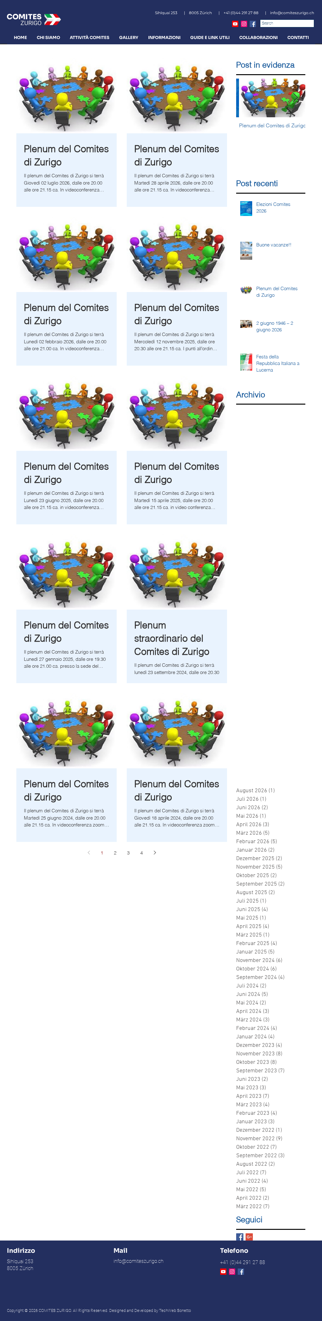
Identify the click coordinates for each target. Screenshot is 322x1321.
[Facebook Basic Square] (239, 1237)
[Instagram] (244, 24)
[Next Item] (295, 98)
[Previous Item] (246, 98)
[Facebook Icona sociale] (253, 24)
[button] (48, 37)
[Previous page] (88, 852)
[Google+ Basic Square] (249, 1237)
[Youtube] (235, 24)
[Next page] (154, 852)
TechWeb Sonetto (175, 1310)
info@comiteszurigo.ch (292, 12)
